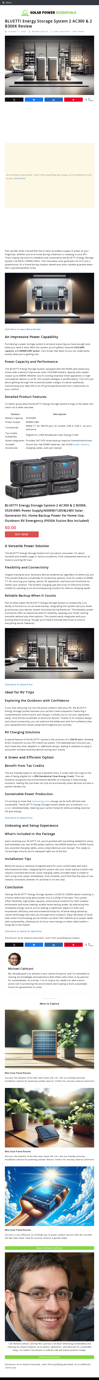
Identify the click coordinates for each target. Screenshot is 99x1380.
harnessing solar (41, 801)
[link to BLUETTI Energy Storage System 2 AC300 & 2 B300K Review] (49, 65)
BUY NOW (21, 534)
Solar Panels (78, 31)
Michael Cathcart (40, 31)
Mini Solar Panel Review (18, 1073)
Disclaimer (20, 178)
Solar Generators (62, 31)
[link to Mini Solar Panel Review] (49, 1039)
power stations (81, 444)
